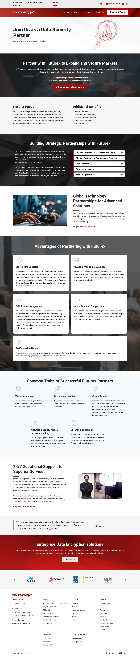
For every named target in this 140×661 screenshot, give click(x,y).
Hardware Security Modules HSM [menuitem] (55, 604)
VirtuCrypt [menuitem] (46, 642)
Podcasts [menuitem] (103, 610)
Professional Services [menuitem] (51, 617)
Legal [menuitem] (14, 653)
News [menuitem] (74, 617)
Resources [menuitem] (104, 600)
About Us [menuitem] (75, 600)
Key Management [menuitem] (49, 607)
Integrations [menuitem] (47, 623)
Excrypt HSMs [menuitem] (48, 645)
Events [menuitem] (74, 613)
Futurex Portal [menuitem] (77, 638)
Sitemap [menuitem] (20, 653)
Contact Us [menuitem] (75, 604)
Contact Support (114, 4)
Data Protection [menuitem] (48, 613)
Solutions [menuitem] (46, 600)
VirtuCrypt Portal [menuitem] (77, 642)
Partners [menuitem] (75, 607)
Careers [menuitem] (74, 620)
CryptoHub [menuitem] (47, 638)
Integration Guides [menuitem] (106, 623)
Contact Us (70, 559)
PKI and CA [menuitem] (47, 610)
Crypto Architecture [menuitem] (78, 610)
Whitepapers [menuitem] (104, 626)
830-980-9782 (20, 604)
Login (126, 4)
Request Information (82, 226)
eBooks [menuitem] (103, 617)
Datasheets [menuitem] (104, 613)
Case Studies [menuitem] (105, 604)
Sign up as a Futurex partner (71, 87)
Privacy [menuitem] (27, 653)
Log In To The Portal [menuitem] (79, 635)
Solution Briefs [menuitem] (105, 620)
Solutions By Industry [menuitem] (50, 620)
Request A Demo (117, 12)
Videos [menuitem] (102, 630)
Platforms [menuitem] (47, 635)
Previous (15, 580)
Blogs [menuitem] (102, 607)
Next (125, 580)
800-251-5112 (20, 608)
